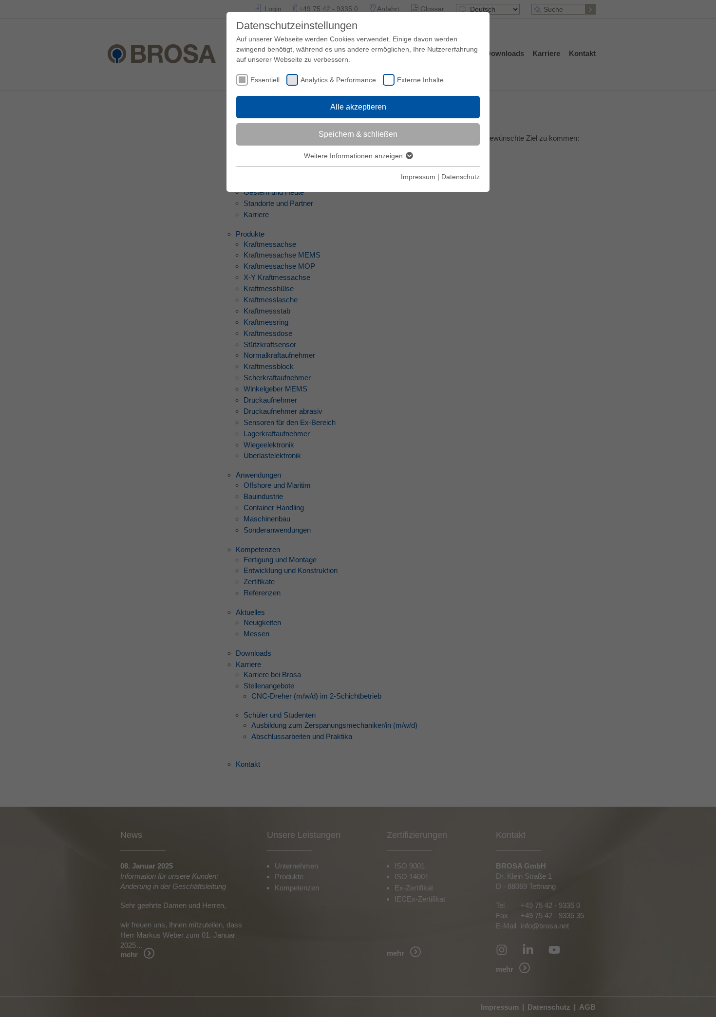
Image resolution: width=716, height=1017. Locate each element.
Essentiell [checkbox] (265, 80)
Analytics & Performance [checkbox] (338, 80)
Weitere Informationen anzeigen (354, 156)
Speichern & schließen (358, 134)
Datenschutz (460, 177)
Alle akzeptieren (358, 107)
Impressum (418, 177)
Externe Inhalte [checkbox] (420, 80)
